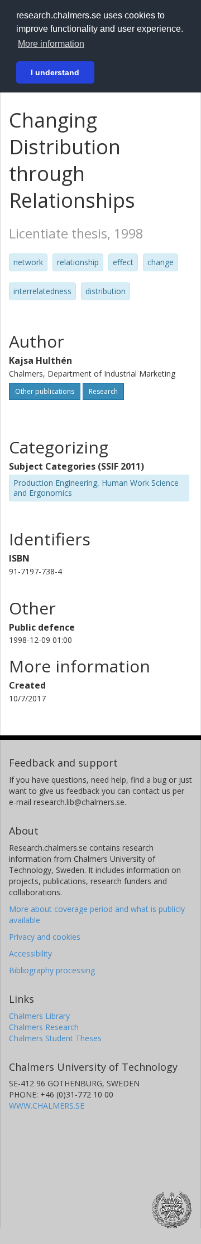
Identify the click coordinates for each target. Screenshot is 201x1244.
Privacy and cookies (44, 936)
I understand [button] (55, 72)
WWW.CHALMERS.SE (46, 1105)
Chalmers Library (39, 1016)
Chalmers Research (44, 1027)
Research (103, 391)
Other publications (44, 391)
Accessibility (30, 953)
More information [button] (51, 43)
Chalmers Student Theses (55, 1038)
